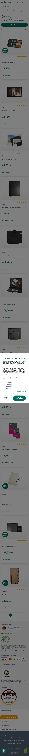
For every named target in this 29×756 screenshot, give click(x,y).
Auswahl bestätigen (6, 398)
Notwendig (9, 382)
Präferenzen (9, 384)
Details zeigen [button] (21, 391)
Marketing (8, 388)
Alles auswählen (19, 398)
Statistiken (9, 386)
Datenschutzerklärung (8, 378)
